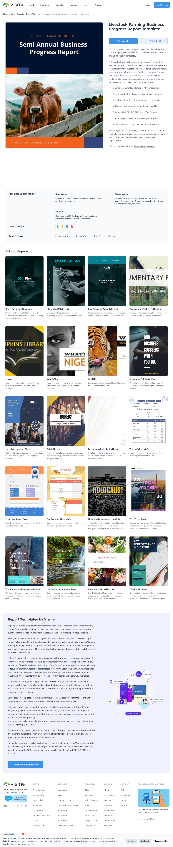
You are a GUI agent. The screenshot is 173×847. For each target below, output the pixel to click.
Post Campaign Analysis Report (103, 309)
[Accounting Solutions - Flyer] (148, 351)
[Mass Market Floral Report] (107, 561)
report (97, 236)
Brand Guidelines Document (18, 309)
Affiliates (108, 826)
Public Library (53, 449)
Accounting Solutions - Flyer (143, 379)
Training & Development (68, 805)
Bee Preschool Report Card (60, 519)
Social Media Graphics (42, 815)
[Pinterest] (26, 806)
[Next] (78, 85)
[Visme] (13, 5)
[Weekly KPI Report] (148, 561)
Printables (37, 805)
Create (32, 5)
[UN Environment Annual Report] (66, 561)
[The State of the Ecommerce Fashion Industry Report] (24, 561)
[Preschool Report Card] (24, 491)
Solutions (44, 5)
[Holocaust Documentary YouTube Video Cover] (107, 491)
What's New (53, 379)
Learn (86, 5)
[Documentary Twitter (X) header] (148, 281)
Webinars (89, 795)
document (63, 236)
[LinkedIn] (12, 806)
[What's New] (66, 351)
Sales (60, 795)
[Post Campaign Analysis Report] (107, 281)
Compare (108, 815)
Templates (59, 5)
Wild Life (92, 379)
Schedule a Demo (65, 826)
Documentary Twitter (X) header (145, 309)
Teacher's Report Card (140, 449)
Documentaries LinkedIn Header (103, 449)
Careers (107, 800)
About (106, 790)
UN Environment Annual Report (62, 589)
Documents (38, 810)
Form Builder (38, 800)
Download (108, 805)
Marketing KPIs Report (58, 309)
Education (62, 815)
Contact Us (125, 800)
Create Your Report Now (25, 764)
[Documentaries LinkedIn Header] (107, 421)
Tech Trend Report (138, 519)
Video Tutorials (91, 800)
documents (81, 236)
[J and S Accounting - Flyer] (24, 421)
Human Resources (66, 800)
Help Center (125, 795)
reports (111, 236)
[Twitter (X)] (17, 806)
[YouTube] (5, 806)
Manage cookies (160, 841)
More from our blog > (146, 819)
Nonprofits (62, 810)
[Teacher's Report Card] (148, 421)
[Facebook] (9, 806)
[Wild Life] (107, 351)
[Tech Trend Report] (148, 491)
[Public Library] (66, 421)
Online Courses (91, 810)
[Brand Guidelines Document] (24, 281)
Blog (87, 790)
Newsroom (109, 795)
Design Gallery (91, 820)
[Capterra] (10, 834)
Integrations (90, 826)
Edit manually (123, 41)
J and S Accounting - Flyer (17, 449)
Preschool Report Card (16, 519)
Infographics (38, 795)
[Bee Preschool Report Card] (66, 491)
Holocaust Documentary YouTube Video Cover (104, 519)
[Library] (24, 351)
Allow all (132, 841)
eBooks (88, 805)
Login (147, 5)
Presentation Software (144, 146)
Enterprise (62, 820)
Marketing (62, 790)
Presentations (39, 790)
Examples (73, 5)
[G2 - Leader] (20, 834)
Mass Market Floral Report (101, 589)
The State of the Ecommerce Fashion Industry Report (23, 589)
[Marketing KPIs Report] (66, 281)
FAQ (122, 790)
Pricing (97, 5)
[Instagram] (22, 806)
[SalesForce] (15, 798)
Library (8, 379)
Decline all (144, 841)
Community (109, 820)
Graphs (36, 820)
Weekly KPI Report (138, 589)
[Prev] (29, 85)
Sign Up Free (162, 5)
